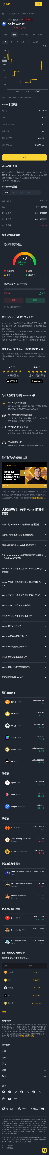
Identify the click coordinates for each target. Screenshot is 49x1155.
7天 (11, 42)
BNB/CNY (36, 980)
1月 (17, 42)
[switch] (41, 1108)
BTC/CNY (36, 972)
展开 (4, 1011)
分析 (14, 34)
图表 (5, 34)
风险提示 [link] (31, 1036)
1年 (28, 42)
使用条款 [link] (23, 1036)
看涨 (35, 300)
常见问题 (24, 34)
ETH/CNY (36, 988)
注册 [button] (24, 157)
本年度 (35, 42)
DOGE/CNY (36, 1003)
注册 (38, 4)
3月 (22, 42)
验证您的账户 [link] (38, 497)
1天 (5, 42)
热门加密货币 (38, 34)
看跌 (14, 300)
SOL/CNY (36, 995)
